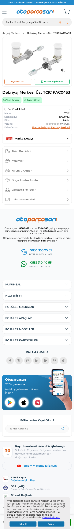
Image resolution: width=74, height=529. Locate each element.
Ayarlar (51, 524)
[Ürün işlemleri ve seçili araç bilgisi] (68, 109)
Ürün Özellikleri (21, 151)
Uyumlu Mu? (18, 81)
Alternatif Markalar (23, 189)
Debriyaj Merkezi (60, 127)
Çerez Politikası (51, 517)
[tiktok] (63, 360)
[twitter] (19, 360)
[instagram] (28, 360)
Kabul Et (23, 524)
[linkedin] (37, 360)
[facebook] (10, 360)
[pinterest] (54, 360)
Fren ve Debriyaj (41, 127)
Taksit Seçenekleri (23, 199)
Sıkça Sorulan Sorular (25, 180)
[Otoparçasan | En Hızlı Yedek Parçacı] (35, 12)
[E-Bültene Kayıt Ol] (63, 428)
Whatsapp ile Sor (53, 81)
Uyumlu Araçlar (21, 170)
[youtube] (45, 360)
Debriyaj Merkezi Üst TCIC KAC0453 (49, 33)
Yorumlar (17, 160)
